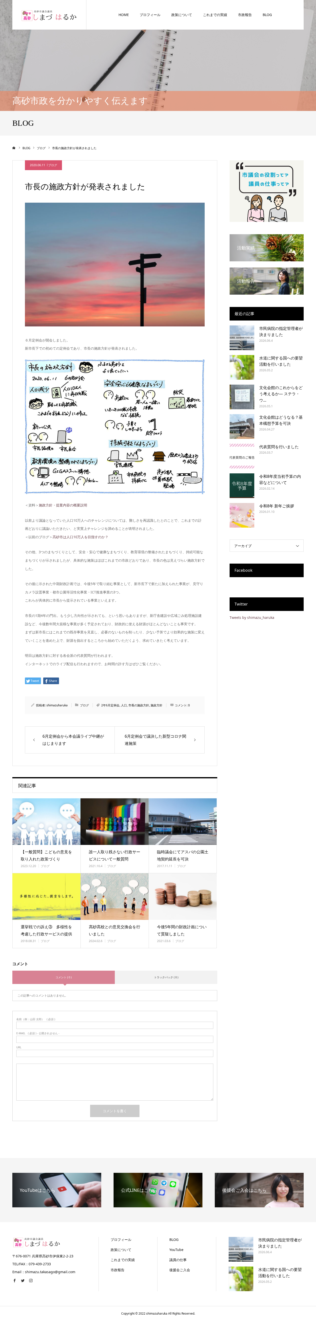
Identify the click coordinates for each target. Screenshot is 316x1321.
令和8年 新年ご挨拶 (276, 506)
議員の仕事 (178, 1259)
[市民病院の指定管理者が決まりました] (242, 337)
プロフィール (150, 14)
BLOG (267, 14)
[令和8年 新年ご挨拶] (242, 515)
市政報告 (245, 14)
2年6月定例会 (110, 705)
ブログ (52, 165)
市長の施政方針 (138, 705)
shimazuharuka (57, 705)
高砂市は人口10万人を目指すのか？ (80, 537)
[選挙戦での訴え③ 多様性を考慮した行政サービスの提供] (46, 896)
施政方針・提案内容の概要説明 (63, 505)
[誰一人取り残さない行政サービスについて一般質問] (114, 821)
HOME (123, 14)
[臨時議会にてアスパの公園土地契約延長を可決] (183, 821)
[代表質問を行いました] (242, 456)
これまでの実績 (215, 14)
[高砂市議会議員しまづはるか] (49, 14)
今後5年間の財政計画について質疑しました (182, 930)
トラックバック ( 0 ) (166, 977)
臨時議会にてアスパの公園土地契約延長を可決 (182, 855)
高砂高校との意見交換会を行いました (114, 930)
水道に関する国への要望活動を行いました (281, 361)
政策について (181, 14)
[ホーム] (14, 148)
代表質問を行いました (279, 446)
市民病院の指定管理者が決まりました (281, 332)
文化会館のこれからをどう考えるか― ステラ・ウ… (281, 394)
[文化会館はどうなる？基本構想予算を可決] (242, 426)
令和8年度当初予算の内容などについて (280, 479)
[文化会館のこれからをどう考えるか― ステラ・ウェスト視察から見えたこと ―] (242, 397)
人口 (124, 705)
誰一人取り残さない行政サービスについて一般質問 (114, 855)
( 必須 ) (35, 1019)
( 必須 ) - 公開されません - (37, 1033)
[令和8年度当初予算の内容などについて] (242, 485)
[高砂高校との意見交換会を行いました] (114, 896)
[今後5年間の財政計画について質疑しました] (183, 896)
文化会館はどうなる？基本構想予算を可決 (281, 420)
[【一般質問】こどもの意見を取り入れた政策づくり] (46, 821)
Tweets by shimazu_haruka (252, 617)
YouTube (176, 1249)
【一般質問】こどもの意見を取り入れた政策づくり (46, 855)
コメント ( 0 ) (64, 977)
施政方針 (156, 705)
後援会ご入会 (179, 1269)
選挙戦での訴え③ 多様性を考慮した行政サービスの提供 (46, 930)
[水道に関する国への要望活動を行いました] (242, 367)
